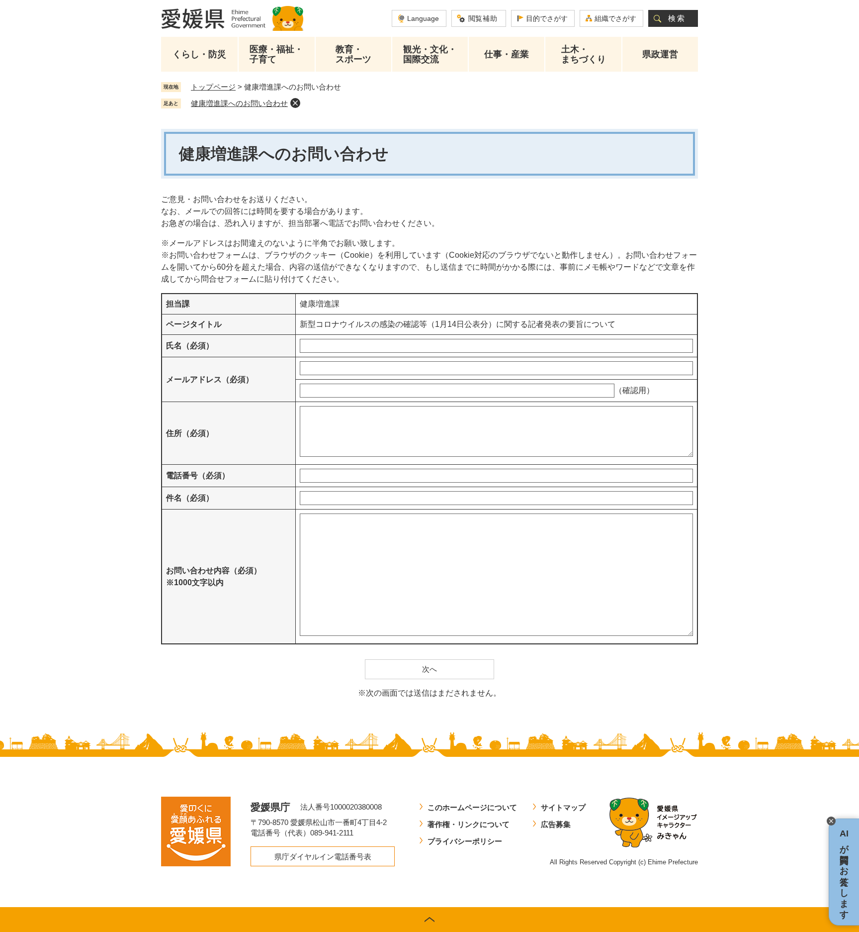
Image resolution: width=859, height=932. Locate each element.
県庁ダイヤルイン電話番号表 (322, 856)
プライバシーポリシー (465, 841)
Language (423, 18)
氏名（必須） (190, 345)
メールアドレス (210, 379)
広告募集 (556, 824)
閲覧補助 (483, 18)
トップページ (213, 87)
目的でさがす (547, 18)
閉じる (831, 821)
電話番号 (198, 475)
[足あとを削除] (295, 103)
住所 (190, 433)
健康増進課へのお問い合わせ (239, 103)
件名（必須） (190, 498)
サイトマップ (563, 807)
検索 (677, 18)
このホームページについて (472, 807)
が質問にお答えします (844, 872)
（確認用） (634, 390)
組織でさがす (615, 18)
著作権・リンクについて (469, 824)
